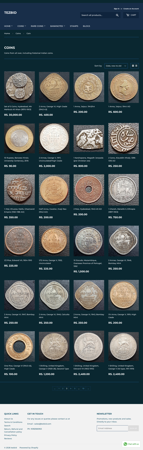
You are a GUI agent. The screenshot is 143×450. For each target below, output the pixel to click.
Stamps (74, 26)
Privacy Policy (10, 435)
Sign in (117, 9)
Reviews (8, 438)
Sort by (98, 66)
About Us (8, 419)
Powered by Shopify (29, 447)
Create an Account (131, 9)
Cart (133, 15)
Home (7, 26)
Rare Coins (37, 26)
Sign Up (133, 428)
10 (83, 388)
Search (7, 425)
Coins (20, 26)
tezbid (10, 13)
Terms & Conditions (13, 422)
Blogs (86, 26)
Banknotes (57, 26)
